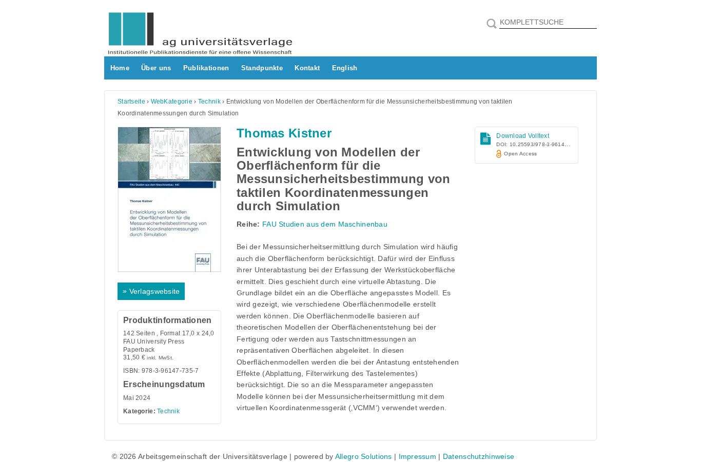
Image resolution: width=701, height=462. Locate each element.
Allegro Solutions (363, 456)
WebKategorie (171, 101)
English (345, 68)
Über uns (156, 68)
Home (119, 68)
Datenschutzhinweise (478, 456)
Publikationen (206, 68)
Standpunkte (262, 68)
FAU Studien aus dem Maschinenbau (324, 224)
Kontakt (307, 68)
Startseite (131, 101)
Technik (209, 101)
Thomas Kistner (284, 133)
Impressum (418, 456)
